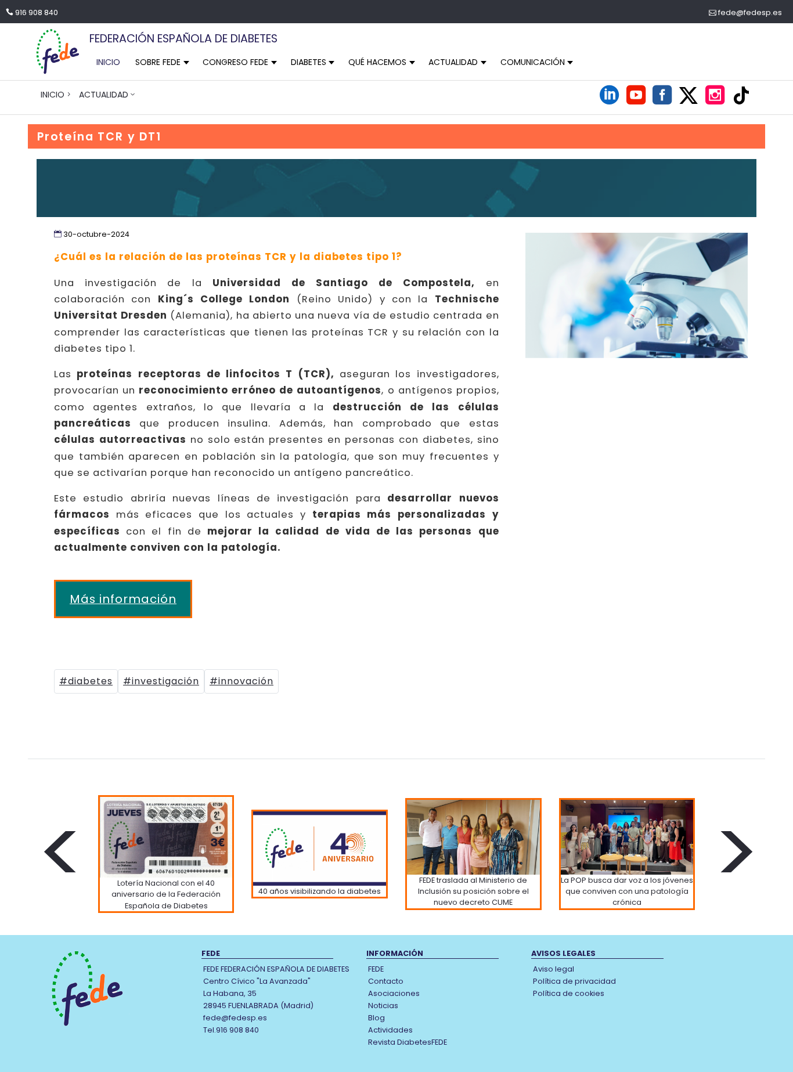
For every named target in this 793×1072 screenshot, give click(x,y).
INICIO (108, 62)
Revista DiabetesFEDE (407, 1042)
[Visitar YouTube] (636, 101)
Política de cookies (568, 993)
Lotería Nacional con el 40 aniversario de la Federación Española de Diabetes (166, 894)
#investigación (161, 681)
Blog (376, 1018)
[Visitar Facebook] (662, 101)
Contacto (385, 981)
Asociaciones (394, 993)
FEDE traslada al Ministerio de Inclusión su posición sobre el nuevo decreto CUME (473, 891)
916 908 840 (36, 12)
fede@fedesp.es (750, 12)
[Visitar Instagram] (714, 101)
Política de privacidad (574, 981)
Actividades (390, 1030)
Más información (123, 599)
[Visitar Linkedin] (609, 101)
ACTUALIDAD (103, 94)
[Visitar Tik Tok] (741, 95)
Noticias (383, 1005)
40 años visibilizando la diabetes (319, 891)
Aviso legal (553, 969)
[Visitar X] (688, 95)
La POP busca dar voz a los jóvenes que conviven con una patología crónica (627, 891)
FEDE (376, 969)
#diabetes (86, 681)
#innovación (241, 681)
